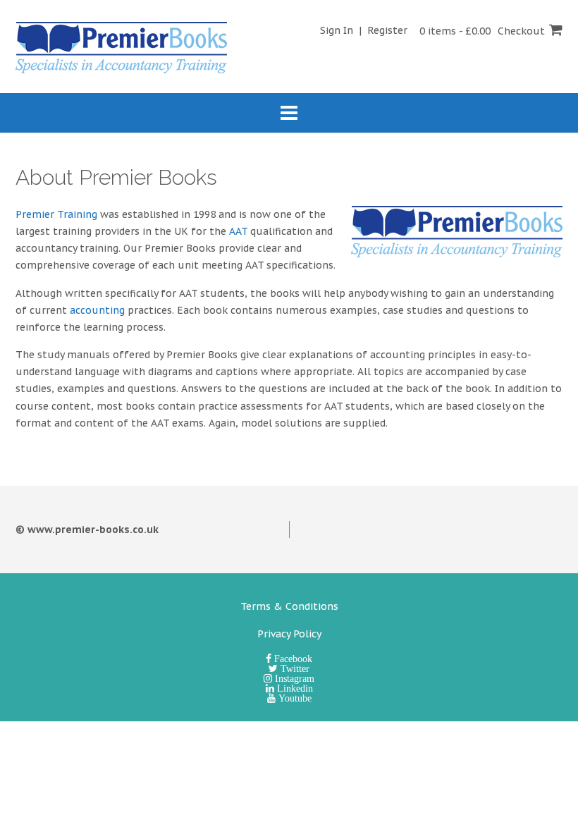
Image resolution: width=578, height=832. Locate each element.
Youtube (294, 698)
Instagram (293, 678)
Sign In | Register (363, 30)
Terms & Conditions (289, 606)
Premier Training (56, 214)
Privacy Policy (289, 634)
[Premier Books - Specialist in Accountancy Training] (121, 47)
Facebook (291, 658)
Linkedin (293, 688)
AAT (238, 231)
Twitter (293, 668)
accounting (97, 310)
